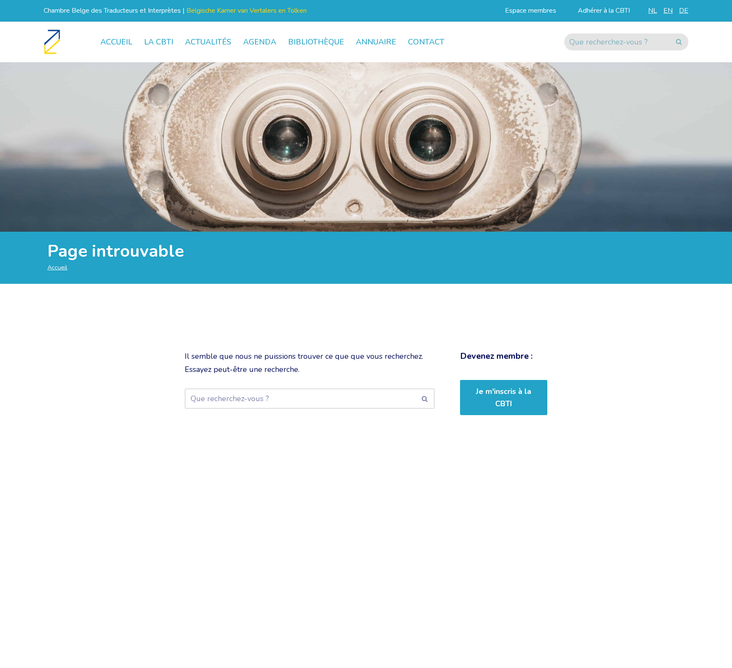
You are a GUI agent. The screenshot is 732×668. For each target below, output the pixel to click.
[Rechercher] (678, 41)
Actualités (208, 42)
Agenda (259, 42)
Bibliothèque (316, 42)
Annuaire (376, 42)
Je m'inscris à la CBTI (503, 397)
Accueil (116, 42)
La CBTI (158, 42)
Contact (426, 42)
